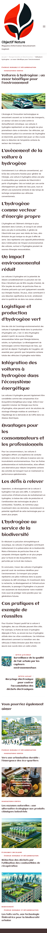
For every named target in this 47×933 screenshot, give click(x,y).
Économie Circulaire (12, 852)
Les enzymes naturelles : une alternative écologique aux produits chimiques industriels (23, 809)
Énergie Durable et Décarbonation (19, 67)
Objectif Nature (13, 42)
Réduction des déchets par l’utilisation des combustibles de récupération (21, 863)
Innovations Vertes (13, 71)
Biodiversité (8, 907)
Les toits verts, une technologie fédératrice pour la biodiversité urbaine (20, 917)
